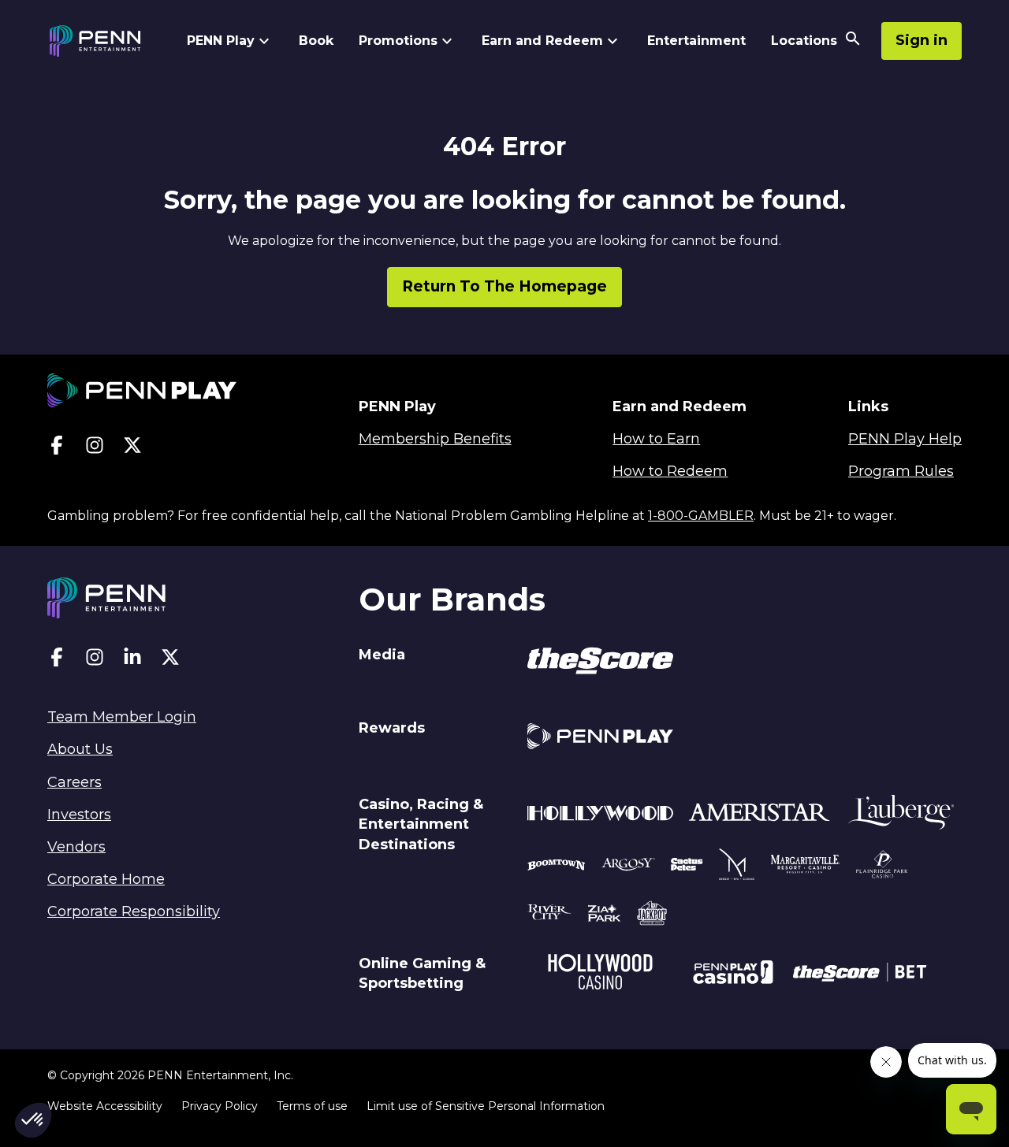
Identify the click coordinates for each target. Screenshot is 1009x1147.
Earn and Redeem (542, 40)
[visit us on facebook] (56, 448)
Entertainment (696, 40)
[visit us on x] (132, 448)
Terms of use (312, 1106)
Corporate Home (106, 879)
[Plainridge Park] (882, 866)
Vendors (76, 847)
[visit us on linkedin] (132, 660)
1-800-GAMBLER (701, 515)
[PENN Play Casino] (732, 974)
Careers (74, 782)
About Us (80, 749)
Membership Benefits (435, 438)
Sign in (921, 40)
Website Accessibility (104, 1106)
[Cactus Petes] (687, 866)
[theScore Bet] (859, 974)
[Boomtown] (628, 866)
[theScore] (600, 663)
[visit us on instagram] (94, 448)
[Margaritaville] (805, 866)
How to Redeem (670, 471)
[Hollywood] (600, 815)
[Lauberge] (901, 815)
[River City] (549, 915)
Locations (804, 40)
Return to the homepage (504, 286)
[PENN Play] (600, 738)
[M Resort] (736, 866)
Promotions (398, 40)
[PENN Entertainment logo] (109, 41)
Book (316, 40)
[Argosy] (556, 866)
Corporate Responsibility (133, 911)
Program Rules (901, 471)
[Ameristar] (759, 815)
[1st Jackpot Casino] (652, 915)
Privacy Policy (219, 1106)
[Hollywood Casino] (600, 974)
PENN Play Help (905, 438)
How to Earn (656, 438)
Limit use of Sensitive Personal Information (486, 1106)
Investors (79, 814)
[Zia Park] (604, 915)
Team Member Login (121, 717)
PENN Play (221, 40)
